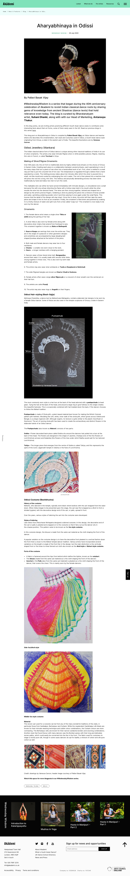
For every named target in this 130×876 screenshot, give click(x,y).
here (34, 130)
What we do (88, 4)
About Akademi (41, 849)
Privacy (18, 870)
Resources (110, 4)
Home (4, 11)
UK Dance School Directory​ (45, 855)
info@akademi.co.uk (11, 865)
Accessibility (9, 870)
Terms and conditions (31, 870)
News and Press (41, 857)
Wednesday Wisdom (59, 33)
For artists (99, 4)
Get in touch (9, 857)
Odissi (45, 786)
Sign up (104, 849)
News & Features (14, 11)
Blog (24, 11)
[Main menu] (125, 4)
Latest (78, 4)
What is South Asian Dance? (45, 852)
